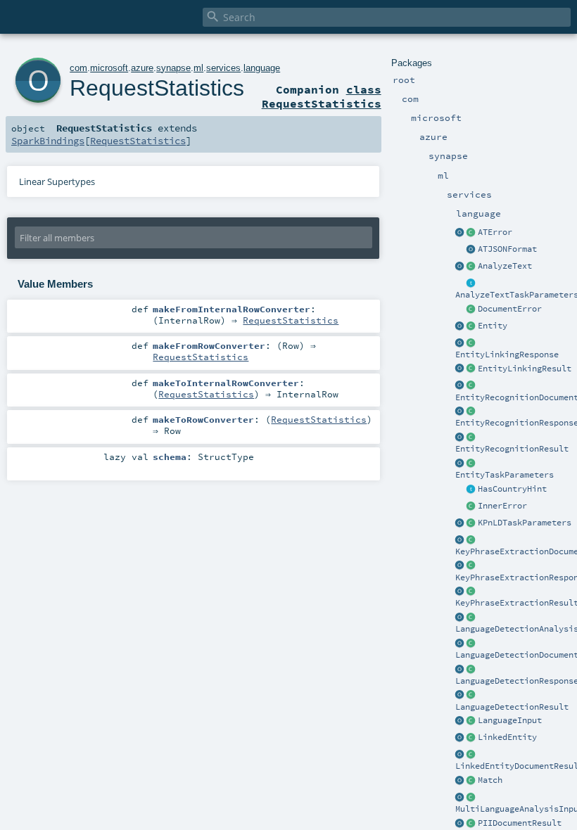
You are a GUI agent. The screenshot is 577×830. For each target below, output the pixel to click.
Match (490, 780)
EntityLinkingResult (524, 369)
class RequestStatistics (321, 96)
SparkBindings (47, 140)
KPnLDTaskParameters (524, 523)
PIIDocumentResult (520, 823)
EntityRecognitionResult (512, 449)
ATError (495, 232)
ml (198, 68)
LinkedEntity (507, 737)
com (78, 68)
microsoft (109, 68)
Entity (492, 326)
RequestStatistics (157, 88)
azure (142, 68)
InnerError (502, 506)
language (261, 68)
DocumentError (510, 309)
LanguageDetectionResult (512, 707)
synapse (173, 68)
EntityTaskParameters (504, 475)
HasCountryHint (512, 489)
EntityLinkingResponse (507, 354)
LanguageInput (510, 720)
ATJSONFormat (507, 249)
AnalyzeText (505, 266)
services (223, 68)
